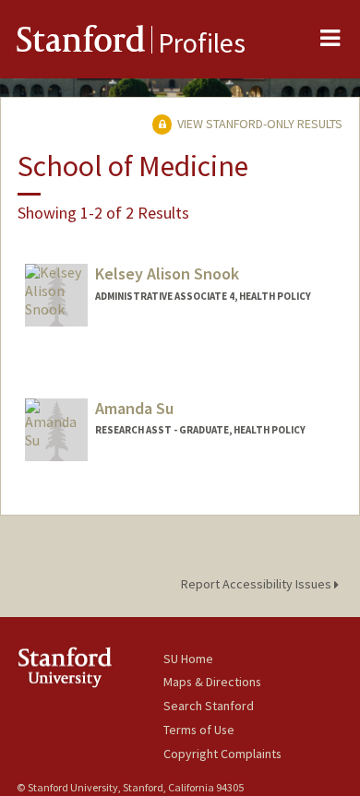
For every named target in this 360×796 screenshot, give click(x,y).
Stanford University (90, 667)
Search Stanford (208, 705)
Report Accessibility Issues (257, 584)
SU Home (188, 658)
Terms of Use (198, 729)
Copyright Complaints (222, 753)
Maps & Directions (212, 681)
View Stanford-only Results (258, 123)
